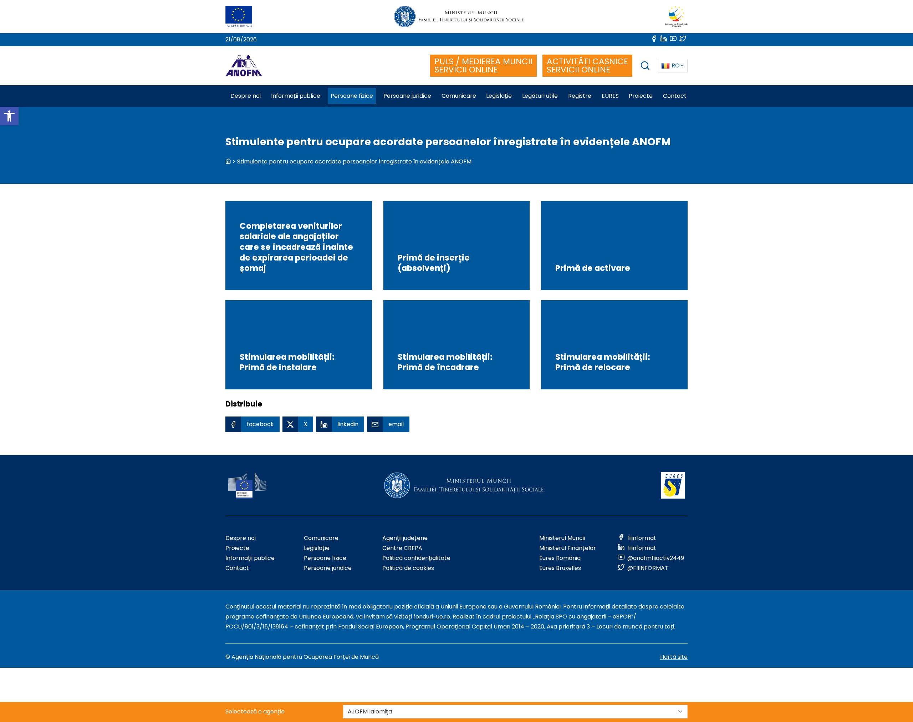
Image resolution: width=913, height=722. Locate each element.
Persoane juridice (328, 568)
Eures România (560, 558)
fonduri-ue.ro (431, 616)
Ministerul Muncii (562, 538)
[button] (9, 116)
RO (676, 65)
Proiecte (237, 548)
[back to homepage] (228, 161)
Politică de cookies (408, 568)
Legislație (317, 548)
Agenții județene (405, 538)
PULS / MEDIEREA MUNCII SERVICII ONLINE (483, 65)
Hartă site (674, 657)
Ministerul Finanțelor (567, 548)
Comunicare (321, 538)
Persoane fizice (325, 558)
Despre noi (240, 538)
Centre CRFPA (402, 548)
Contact (237, 568)
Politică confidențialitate (416, 558)
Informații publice (250, 558)
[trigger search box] (645, 66)
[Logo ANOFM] (243, 65)
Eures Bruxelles (560, 568)
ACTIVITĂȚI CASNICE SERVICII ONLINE (587, 65)
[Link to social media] (655, 39)
